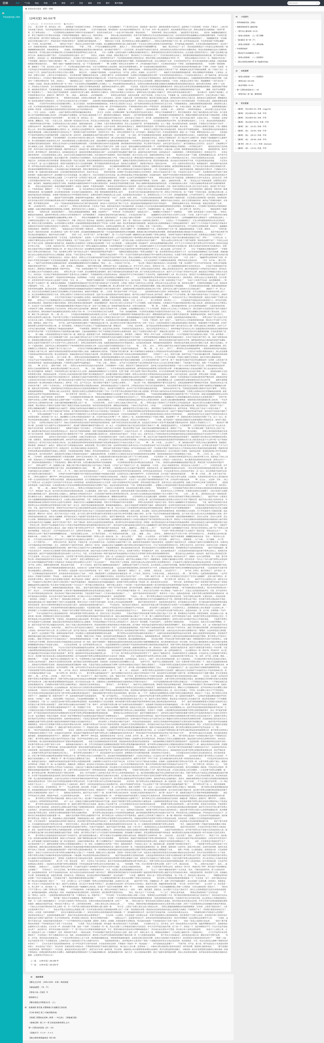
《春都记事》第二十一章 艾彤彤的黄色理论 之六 (49, 1022)
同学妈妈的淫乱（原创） (246, 22)
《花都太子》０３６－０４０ (41, 1033)
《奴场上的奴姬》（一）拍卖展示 (250, 57)
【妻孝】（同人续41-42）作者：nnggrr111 (254, 109)
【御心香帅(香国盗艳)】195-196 (42, 1038)
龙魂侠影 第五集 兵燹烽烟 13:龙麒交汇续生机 (48, 1007)
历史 (81, 3)
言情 (99, 3)
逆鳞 (5, 3)
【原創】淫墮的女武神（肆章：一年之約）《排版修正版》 (53, 1017)
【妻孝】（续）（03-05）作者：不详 (251, 131)
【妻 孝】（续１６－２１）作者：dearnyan (254, 144)
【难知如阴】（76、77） (39, 987)
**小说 (27, 3)
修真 (90, 3)
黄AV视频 (119, 3)
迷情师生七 (33, 997)
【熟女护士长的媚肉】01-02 (248, 53)
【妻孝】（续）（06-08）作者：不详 (251, 139)
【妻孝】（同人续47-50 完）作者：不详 (253, 122)
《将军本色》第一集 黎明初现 (249, 94)
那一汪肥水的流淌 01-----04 (248, 90)
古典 (54, 3)
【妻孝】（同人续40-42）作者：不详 (251, 113)
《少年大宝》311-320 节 (48, 965)
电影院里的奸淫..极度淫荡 (247, 27)
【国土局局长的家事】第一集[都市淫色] (252, 62)
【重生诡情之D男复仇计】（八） (43, 1002)
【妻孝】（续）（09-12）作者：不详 (251, 135)
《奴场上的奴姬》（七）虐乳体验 (250, 44)
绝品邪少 (70, 24)
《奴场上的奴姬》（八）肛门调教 (250, 36)
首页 (45, 9)
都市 (108, 3)
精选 (17, 3)
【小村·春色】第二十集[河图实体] (43, 1012)
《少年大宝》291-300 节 (48, 961)
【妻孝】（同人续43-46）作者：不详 (251, 118)
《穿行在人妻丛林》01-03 (247, 31)
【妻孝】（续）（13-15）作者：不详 (251, 148)
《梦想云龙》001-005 (245, 81)
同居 (46, 3)
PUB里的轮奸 (242, 49)
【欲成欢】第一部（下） (246, 40)
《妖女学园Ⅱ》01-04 (245, 85)
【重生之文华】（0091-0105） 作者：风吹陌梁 (48, 982)
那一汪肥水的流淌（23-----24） (42, 1028)
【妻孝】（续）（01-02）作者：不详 (251, 126)
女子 (72, 3)
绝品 (37, 3)
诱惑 (63, 3)
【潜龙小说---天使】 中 (38, 992)
